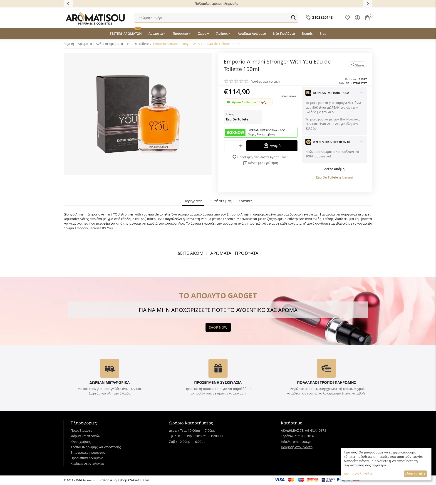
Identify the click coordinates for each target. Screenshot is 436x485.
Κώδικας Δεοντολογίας (87, 463)
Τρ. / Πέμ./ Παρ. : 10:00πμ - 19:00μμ (196, 436)
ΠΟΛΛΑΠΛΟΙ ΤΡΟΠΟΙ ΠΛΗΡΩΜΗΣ (326, 382)
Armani (347, 177)
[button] (357, 65)
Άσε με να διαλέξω (358, 474)
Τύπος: (230, 114)
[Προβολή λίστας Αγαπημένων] (347, 18)
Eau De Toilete (237, 119)
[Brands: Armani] (288, 96)
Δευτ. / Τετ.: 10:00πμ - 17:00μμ (192, 430)
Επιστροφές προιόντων (88, 452)
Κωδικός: (351, 79)
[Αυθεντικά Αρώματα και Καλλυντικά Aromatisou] (95, 17)
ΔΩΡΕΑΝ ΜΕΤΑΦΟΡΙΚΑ (109, 382)
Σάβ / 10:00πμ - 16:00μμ (187, 441)
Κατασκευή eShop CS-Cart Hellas (125, 480)
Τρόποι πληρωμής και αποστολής (96, 447)
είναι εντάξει (415, 474)
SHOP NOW (218, 327)
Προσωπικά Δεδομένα (87, 458)
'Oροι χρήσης (81, 441)
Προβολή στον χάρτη (297, 447)
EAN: (342, 83)
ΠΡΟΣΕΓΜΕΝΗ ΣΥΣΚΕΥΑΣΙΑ (218, 382)
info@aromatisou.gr (296, 441)
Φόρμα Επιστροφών (86, 436)
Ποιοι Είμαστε (81, 430)
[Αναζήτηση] (293, 18)
